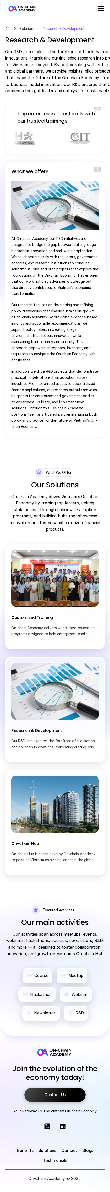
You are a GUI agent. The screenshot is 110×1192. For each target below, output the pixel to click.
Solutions (48, 1150)
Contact (69, 1150)
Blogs (87, 1150)
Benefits (25, 1150)
